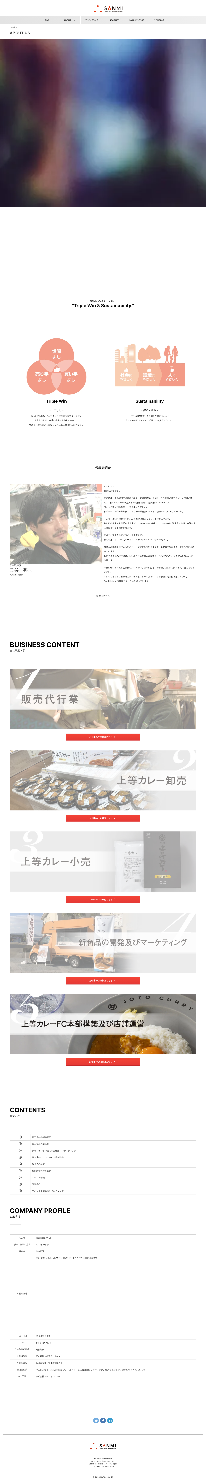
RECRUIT (114, 20)
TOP (47, 20)
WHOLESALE (91, 20)
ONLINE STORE (136, 20)
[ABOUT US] (110, 1420)
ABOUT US (69, 20)
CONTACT (159, 20)
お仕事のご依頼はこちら (100, 737)
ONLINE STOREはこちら (101, 899)
